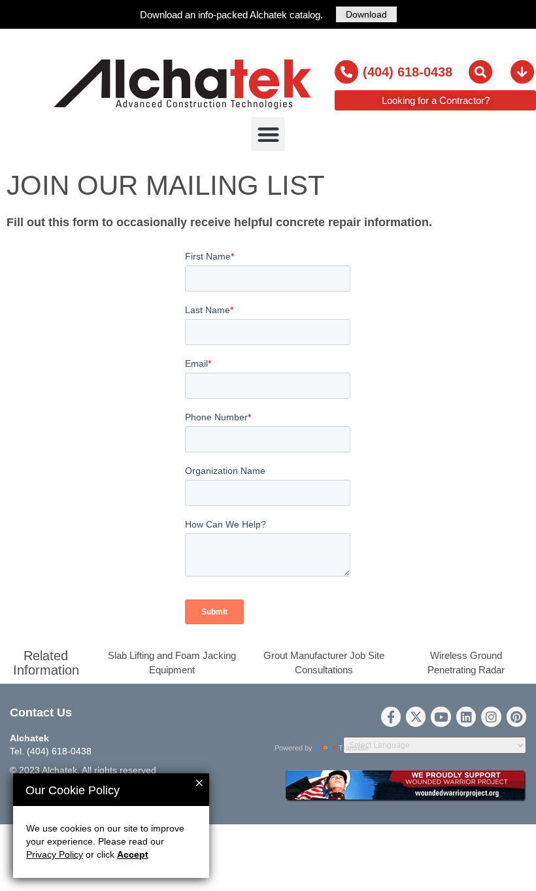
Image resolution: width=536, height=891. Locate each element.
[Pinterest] (516, 716)
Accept (132, 855)
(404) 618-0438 (407, 72)
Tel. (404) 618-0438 (51, 751)
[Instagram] (491, 716)
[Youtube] (440, 716)
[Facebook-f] (391, 716)
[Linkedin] (466, 716)
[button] (268, 134)
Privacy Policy (54, 855)
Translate (354, 748)
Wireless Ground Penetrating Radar (466, 662)
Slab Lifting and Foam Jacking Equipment (172, 662)
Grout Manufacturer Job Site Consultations (323, 662)
